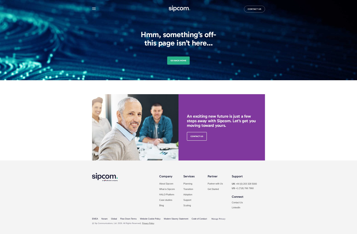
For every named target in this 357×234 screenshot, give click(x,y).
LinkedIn (236, 207)
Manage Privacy (218, 219)
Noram (104, 219)
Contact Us (237, 202)
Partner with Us (215, 184)
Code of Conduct (199, 219)
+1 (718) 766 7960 (245, 188)
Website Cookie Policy (150, 219)
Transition (188, 189)
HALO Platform (166, 194)
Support (187, 200)
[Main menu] (94, 9)
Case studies (165, 200)
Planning (187, 184)
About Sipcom (166, 184)
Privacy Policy (148, 223)
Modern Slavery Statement (176, 219)
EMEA (95, 219)
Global (114, 219)
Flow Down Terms (128, 219)
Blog (161, 205)
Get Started (213, 189)
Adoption (187, 194)
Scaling (187, 205)
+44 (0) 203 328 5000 (246, 184)
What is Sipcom (167, 189)
